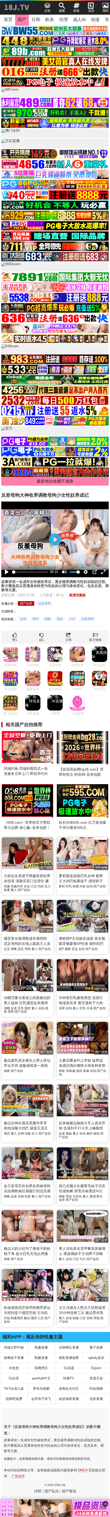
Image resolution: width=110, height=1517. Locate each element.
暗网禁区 (41, 1368)
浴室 (62, 1008)
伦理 (63, 19)
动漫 (95, 19)
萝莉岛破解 (41, 1388)
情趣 (7, 886)
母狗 (35, 619)
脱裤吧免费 (14, 1399)
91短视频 (96, 1388)
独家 (7, 1071)
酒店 (79, 1071)
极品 (27, 1318)
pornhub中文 (41, 1378)
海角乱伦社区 (69, 1388)
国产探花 (69, 1491)
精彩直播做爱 (69, 1358)
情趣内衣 (17, 886)
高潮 (93, 1196)
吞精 (21, 1196)
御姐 (69, 1133)
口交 (34, 886)
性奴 (60, 619)
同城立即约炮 (14, 1347)
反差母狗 (44, 603)
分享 (68, 640)
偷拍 (96, 1133)
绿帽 (7, 1008)
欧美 (49, 19)
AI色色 (14, 1368)
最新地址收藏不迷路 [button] (55, 481)
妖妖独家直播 (69, 1399)
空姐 (7, 1318)
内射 (41, 886)
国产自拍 (26, 603)
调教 (48, 619)
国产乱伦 (52, 1491)
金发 (62, 1200)
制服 (76, 1318)
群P (61, 949)
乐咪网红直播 (69, 1347)
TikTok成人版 (14, 1388)
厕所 (89, 1133)
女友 (27, 886)
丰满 (89, 1008)
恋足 (21, 949)
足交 (7, 949)
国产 (22, 19)
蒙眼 (68, 949)
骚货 (28, 1008)
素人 (14, 890)
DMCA (82, 1470)
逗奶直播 (96, 1399)
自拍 (89, 886)
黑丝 (69, 1196)
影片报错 (95, 640)
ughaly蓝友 (96, 1358)
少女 (72, 619)
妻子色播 (96, 1347)
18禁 (37, 1491)
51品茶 (14, 1378)
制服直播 (41, 1358)
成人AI (79, 19)
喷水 (99, 1196)
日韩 (35, 19)
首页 (8, 19)
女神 (21, 1133)
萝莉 (62, 886)
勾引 (83, 1259)
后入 (48, 886)
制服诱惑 (17, 1318)
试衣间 (77, 1196)
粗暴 (7, 890)
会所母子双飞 (41, 1399)
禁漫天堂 (96, 1378)
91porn (96, 1368)
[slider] (30, 572)
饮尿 (28, 1196)
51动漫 (69, 1368)
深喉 (28, 1133)
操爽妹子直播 (14, 1358)
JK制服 (70, 1071)
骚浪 (34, 1318)
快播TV (68, 1378)
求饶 (96, 1318)
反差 (23, 619)
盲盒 (75, 949)
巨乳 (69, 886)
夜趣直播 (41, 1347)
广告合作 (18, 1476)
